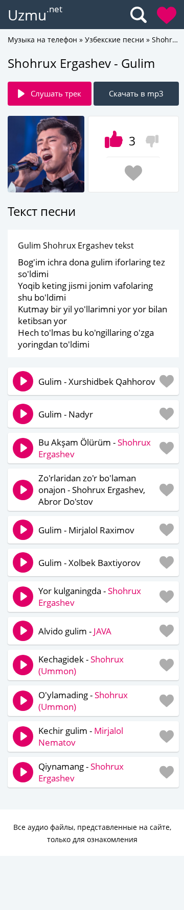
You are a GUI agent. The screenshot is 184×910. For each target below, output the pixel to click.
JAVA (102, 631)
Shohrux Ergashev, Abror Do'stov (91, 495)
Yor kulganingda (69, 591)
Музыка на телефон (42, 39)
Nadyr (80, 414)
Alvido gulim (62, 631)
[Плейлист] (166, 15)
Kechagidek (61, 659)
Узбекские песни (114, 39)
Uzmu (27, 15)
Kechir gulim (62, 730)
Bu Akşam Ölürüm (74, 442)
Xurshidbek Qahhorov (111, 381)
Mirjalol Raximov (101, 530)
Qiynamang (61, 766)
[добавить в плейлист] (133, 173)
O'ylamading (63, 695)
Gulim (50, 381)
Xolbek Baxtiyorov (104, 563)
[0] (149, 138)
